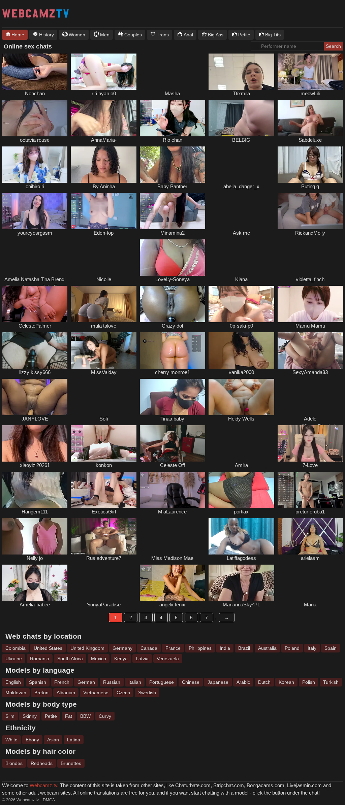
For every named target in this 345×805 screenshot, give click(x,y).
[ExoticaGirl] (103, 490)
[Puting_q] (310, 164)
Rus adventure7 (103, 558)
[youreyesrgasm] (34, 211)
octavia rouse (35, 140)
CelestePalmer (35, 326)
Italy (312, 648)
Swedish (147, 692)
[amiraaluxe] (241, 443)
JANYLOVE (35, 419)
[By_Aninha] (103, 164)
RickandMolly (310, 233)
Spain (330, 648)
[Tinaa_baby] (172, 397)
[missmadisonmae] (172, 536)
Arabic (243, 682)
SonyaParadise (104, 604)
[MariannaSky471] (241, 583)
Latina (73, 739)
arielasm (310, 558)
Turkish (331, 682)
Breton (41, 692)
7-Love (310, 465)
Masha (172, 93)
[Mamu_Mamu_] (310, 304)
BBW (85, 716)
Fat (68, 716)
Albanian (66, 692)
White (11, 739)
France (173, 648)
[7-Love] (310, 443)
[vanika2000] (241, 350)
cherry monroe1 (172, 372)
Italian (134, 682)
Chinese (190, 682)
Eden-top (104, 233)
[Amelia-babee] (34, 583)
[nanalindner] (241, 257)
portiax (241, 511)
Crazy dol (172, 326)
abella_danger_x (241, 186)
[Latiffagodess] (241, 536)
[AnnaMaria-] (103, 118)
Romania (39, 658)
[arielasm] (310, 536)
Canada (148, 648)
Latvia (142, 658)
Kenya (121, 658)
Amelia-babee (35, 604)
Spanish (37, 682)
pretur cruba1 (310, 511)
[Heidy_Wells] (241, 397)
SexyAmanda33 (310, 372)
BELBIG (241, 140)
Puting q (310, 186)
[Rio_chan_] (172, 118)
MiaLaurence (172, 511)
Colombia (15, 648)
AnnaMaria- (104, 140)
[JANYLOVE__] (34, 397)
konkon (104, 465)
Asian (53, 739)
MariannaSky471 (241, 604)
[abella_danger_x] (241, 164)
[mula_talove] (103, 304)
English (13, 682)
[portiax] (241, 490)
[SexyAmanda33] (310, 350)
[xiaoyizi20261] (34, 443)
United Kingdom (87, 648)
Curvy (105, 716)
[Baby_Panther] (172, 164)
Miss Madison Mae (172, 558)
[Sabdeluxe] (310, 118)
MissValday (104, 372)
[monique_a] (241, 211)
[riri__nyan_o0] (103, 72)
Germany (122, 648)
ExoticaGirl (104, 511)
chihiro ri (35, 186)
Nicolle (103, 279)
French (61, 682)
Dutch (264, 682)
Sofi (103, 419)
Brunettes (71, 763)
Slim (9, 716)
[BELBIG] (241, 118)
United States (48, 648)
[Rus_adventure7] (103, 536)
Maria (310, 604)
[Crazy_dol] (172, 304)
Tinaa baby (172, 419)
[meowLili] (310, 72)
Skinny (30, 716)
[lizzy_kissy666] (34, 350)
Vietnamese (95, 692)
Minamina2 (172, 233)
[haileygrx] (172, 72)
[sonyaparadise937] (103, 583)
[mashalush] (103, 257)
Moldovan (15, 692)
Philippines (200, 648)
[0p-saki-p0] (241, 304)
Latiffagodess (241, 558)
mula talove (103, 326)
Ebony (32, 739)
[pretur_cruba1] (310, 490)
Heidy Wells (241, 419)
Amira (241, 465)
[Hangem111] (34, 490)
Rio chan (172, 140)
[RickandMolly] (310, 211)
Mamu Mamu (310, 326)
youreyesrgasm (35, 233)
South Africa (70, 658)
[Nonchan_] (34, 72)
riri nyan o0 (104, 93)
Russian (111, 682)
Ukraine (13, 658)
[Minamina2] (172, 211)
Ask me (241, 233)
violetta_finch (310, 279)
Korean (286, 682)
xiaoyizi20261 (35, 465)
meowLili (310, 93)
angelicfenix (172, 604)
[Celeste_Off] (172, 443)
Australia (267, 648)
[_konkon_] (103, 443)
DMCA (49, 800)
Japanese (218, 682)
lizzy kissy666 (35, 372)
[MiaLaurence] (172, 490)
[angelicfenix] (172, 583)
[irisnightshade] (310, 583)
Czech (123, 692)
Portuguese (161, 682)
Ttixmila (241, 93)
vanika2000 (241, 372)
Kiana (241, 279)
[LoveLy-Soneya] (172, 257)
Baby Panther (172, 186)
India (225, 648)
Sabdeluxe (310, 140)
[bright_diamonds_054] (34, 257)
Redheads (42, 763)
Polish (308, 682)
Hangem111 (35, 511)
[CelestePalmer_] (34, 304)
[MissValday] (103, 350)
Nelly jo (35, 558)
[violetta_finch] (310, 257)
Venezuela (168, 658)
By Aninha (104, 186)
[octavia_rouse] (34, 118)
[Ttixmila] (241, 72)
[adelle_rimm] (310, 397)
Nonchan (35, 93)
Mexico (98, 658)
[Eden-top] (103, 211)
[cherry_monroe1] (172, 350)
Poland (292, 648)
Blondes (14, 763)
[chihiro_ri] (34, 164)
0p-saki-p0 (241, 326)
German (86, 682)
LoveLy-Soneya (172, 279)
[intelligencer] (103, 397)
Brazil (244, 648)
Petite (51, 716)
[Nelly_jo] (34, 536)
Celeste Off (172, 465)
